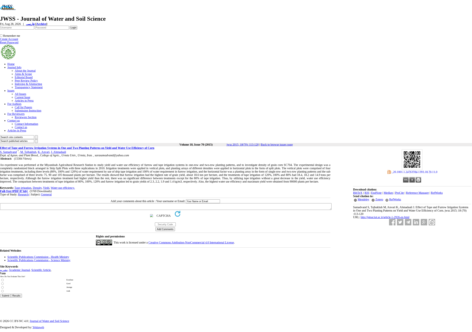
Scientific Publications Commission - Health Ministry (38, 256)
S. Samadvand (8, 152)
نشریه (3, 270)
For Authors (14, 103)
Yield (46, 187)
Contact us (13, 120)
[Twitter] (400, 222)
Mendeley (363, 199)
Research (23, 194)
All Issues (20, 94)
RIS (367, 192)
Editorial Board (24, 77)
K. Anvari (43, 152)
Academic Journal (19, 270)
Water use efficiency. (63, 187)
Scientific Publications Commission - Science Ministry (38, 260)
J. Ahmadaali (58, 152)
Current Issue (22, 97)
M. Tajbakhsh (28, 152)
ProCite (399, 192)
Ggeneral (46, 194)
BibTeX (357, 192)
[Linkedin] (416, 222)
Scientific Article (41, 270)
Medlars (388, 192)
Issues (10, 90)
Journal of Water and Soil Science (49, 321)
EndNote (376, 192)
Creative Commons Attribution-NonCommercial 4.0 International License (191, 242)
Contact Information (26, 123)
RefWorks (437, 192)
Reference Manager (417, 192)
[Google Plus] (424, 222)
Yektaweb (38, 327)
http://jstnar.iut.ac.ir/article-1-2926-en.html (385, 217)
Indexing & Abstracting (28, 84)
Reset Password (9, 42)
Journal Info (14, 67)
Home (11, 64)
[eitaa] (432, 222)
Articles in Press (24, 100)
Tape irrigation (22, 187)
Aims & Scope (23, 74)
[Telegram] (408, 222)
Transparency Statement (29, 87)
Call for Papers (23, 107)
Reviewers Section (26, 117)
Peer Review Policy (26, 80)
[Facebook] (392, 222)
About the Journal (25, 70)
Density (37, 187)
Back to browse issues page (277, 144)
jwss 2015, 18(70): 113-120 (243, 144)
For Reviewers (16, 113)
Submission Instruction (28, 110)
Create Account (9, 39)
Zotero (379, 199)
